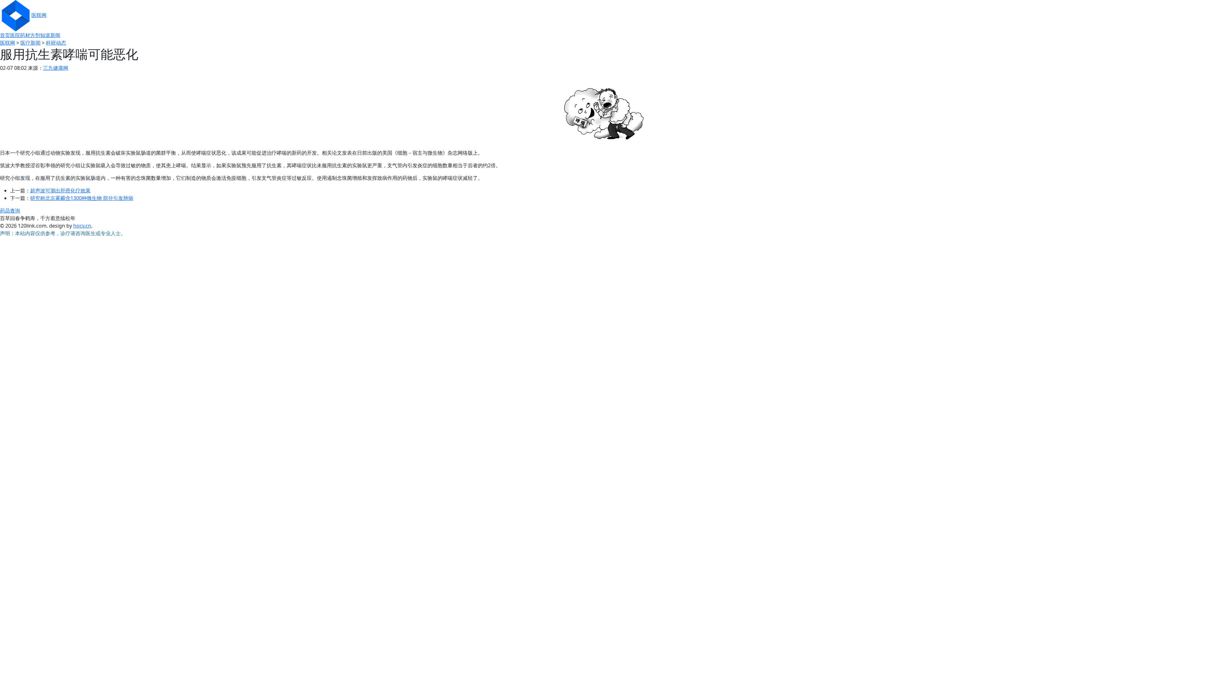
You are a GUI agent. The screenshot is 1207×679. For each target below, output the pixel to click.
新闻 (55, 35)
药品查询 (10, 210)
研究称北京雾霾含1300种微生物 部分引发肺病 (81, 198)
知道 (45, 35)
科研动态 (56, 42)
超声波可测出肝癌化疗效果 (60, 190)
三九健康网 (55, 67)
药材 (25, 35)
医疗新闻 (30, 42)
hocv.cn (82, 225)
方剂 (35, 35)
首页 (5, 35)
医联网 (39, 15)
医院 (15, 35)
